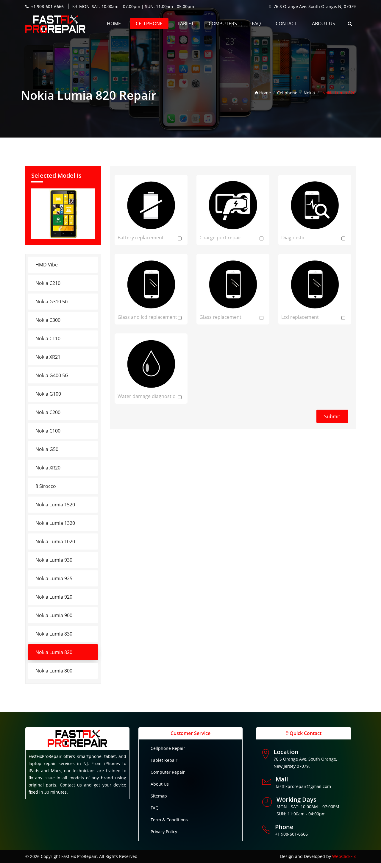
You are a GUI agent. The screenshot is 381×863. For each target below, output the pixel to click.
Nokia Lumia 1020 (55, 541)
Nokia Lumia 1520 (55, 504)
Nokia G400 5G (51, 375)
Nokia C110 (47, 338)
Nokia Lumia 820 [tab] (53, 652)
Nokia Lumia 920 (53, 597)
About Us (160, 784)
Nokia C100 (47, 430)
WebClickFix (344, 856)
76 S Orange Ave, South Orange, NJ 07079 (315, 6)
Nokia (309, 93)
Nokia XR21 (47, 357)
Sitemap (159, 796)
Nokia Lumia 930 (53, 560)
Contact (286, 23)
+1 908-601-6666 (47, 6)
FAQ (256, 23)
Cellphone (149, 23)
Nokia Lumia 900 (53, 615)
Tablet (185, 23)
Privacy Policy (164, 831)
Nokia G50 (46, 449)
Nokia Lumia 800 (53, 670)
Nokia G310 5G (51, 301)
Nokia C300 (47, 320)
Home (114, 23)
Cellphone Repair (168, 748)
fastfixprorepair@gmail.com (303, 786)
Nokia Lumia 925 (53, 578)
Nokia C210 (47, 283)
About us (323, 23)
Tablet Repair (164, 760)
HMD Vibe (46, 264)
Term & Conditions (169, 820)
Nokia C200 (47, 412)
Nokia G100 (48, 394)
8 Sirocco (45, 486)
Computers (223, 23)
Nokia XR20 (47, 467)
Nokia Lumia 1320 (55, 523)
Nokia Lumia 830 (53, 634)
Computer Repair (168, 772)
